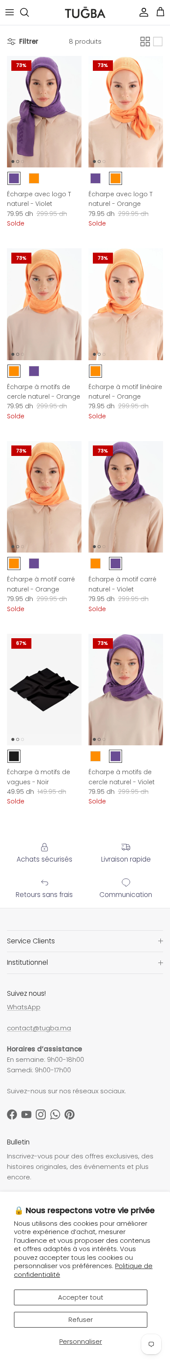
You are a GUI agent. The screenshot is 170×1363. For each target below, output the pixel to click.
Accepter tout (80, 1297)
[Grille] (145, 41)
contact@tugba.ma (39, 1028)
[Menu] (9, 12)
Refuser (80, 1319)
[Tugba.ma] (85, 12)
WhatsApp (24, 1007)
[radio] (13, 178)
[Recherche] (28, 12)
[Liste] (158, 41)
